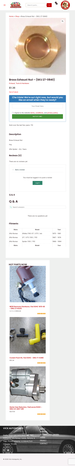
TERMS (42, 437)
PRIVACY (43, 440)
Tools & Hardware (22, 83)
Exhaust (12, 83)
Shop (17, 16)
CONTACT (43, 443)
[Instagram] (4, 450)
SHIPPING (43, 432)
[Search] (49, 5)
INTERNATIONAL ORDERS (49, 435)
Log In (37, 183)
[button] (62, 21)
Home (11, 16)
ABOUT (42, 429)
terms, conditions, (37, 113)
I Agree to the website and (35, 113)
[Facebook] (8, 450)
